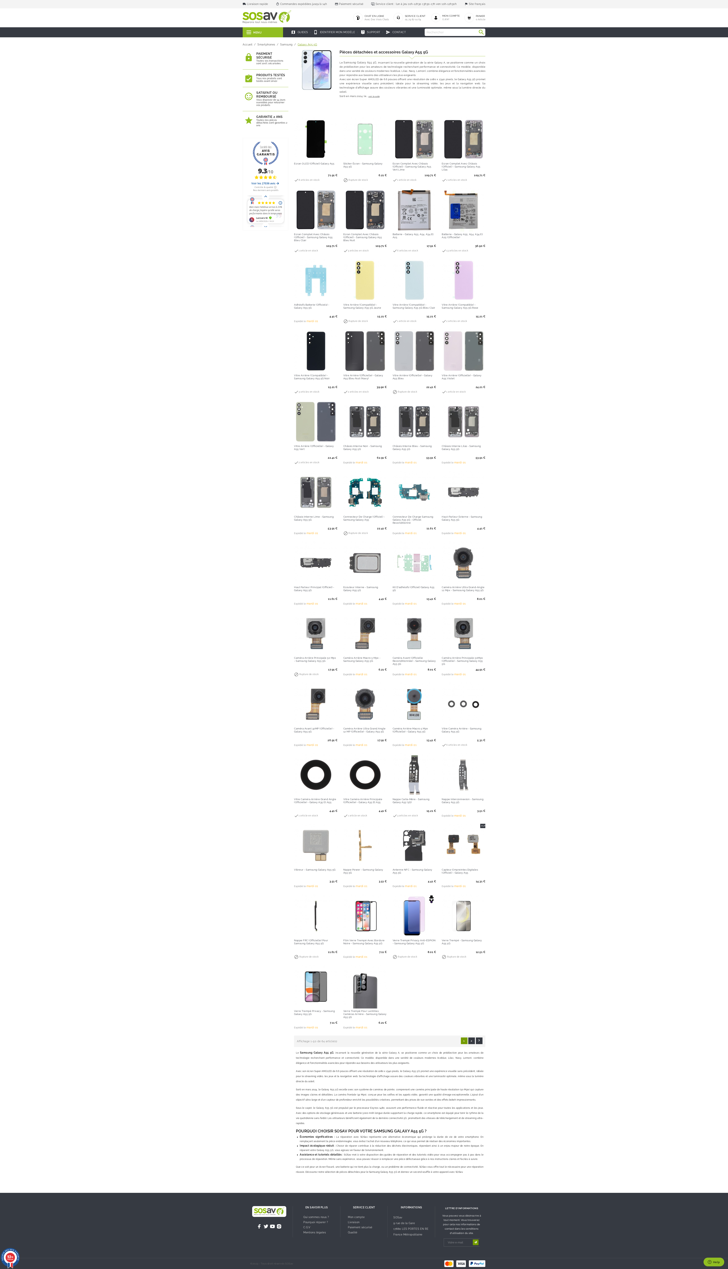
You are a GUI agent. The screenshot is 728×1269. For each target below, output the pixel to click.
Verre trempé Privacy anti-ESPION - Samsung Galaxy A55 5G (414, 942)
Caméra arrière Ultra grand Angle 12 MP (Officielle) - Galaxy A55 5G (364, 730)
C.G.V (307, 1227)
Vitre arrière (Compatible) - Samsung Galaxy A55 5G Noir (312, 377)
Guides (299, 32)
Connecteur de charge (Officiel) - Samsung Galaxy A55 (364, 518)
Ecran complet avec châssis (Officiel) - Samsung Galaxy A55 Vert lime (412, 166)
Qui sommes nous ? (316, 1217)
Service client (364, 1207)
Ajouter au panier (308, 155)
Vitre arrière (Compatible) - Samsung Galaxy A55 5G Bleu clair (414, 306)
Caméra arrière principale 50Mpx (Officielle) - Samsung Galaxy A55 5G (462, 660)
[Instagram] (279, 1226)
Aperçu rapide (323, 155)
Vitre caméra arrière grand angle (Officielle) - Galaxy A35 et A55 (315, 801)
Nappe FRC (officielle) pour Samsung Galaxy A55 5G (311, 942)
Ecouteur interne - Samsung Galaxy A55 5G (360, 589)
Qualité (352, 1232)
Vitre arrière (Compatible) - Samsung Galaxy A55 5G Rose (460, 306)
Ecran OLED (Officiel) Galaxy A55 (314, 163)
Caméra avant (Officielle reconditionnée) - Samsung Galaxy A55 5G (414, 660)
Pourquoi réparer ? (315, 1222)
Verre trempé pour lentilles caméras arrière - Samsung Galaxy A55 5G (365, 1014)
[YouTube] (272, 1226)
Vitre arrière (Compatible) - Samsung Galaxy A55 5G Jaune (362, 306)
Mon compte (356, 1217)
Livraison (354, 1222)
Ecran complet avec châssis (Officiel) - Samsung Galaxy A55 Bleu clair (313, 237)
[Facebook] (259, 1226)
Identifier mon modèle (334, 32)
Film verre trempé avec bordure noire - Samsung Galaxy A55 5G (364, 942)
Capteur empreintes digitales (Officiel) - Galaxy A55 (460, 871)
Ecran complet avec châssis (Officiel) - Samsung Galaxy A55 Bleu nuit (362, 237)
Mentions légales (314, 1232)
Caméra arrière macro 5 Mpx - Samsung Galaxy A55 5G (361, 659)
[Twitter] (266, 1226)
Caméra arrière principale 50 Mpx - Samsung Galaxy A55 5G (315, 659)
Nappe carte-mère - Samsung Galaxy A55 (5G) (411, 801)
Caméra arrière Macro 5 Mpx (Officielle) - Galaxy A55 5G (410, 730)
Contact (396, 32)
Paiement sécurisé (360, 1227)
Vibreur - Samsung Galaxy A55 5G (315, 869)
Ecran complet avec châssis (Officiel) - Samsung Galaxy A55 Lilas (461, 166)
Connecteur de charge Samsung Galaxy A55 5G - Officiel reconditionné (413, 519)
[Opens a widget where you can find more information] (713, 1262)
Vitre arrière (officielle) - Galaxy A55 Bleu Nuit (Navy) (363, 377)
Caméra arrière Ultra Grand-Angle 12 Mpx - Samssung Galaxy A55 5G (463, 589)
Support (370, 32)
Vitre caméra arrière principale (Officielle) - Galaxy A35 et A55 (362, 801)
